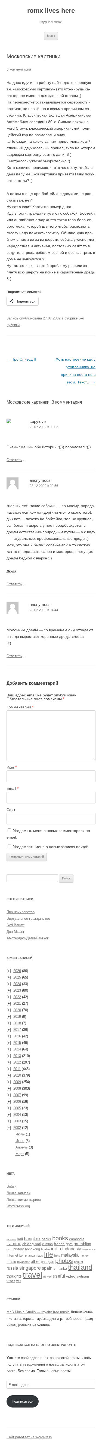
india (56, 1248)
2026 (17, 971)
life (48, 1254)
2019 (17, 1017)
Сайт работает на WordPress (29, 1437)
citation (47, 1244)
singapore (30, 1268)
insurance (88, 1249)
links (57, 1255)
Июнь (20, 1141)
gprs (69, 1244)
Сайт (11, 810)
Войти (11, 1186)
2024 (17, 984)
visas (11, 1281)
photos (64, 1260)
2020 (17, 1010)
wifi (18, 1281)
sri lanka (60, 1268)
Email (12, 788)
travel (32, 1274)
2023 (17, 990)
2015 (17, 1043)
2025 (17, 977)
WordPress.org (18, 1206)
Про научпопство (21, 912)
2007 (17, 1095)
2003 (17, 1121)
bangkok (32, 1238)
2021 (17, 1003)
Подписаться (22, 1401)
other (35, 1261)
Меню (51, 35)
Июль (20, 1134)
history (18, 1249)
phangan (47, 1262)
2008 (17, 1088)
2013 (17, 1056)
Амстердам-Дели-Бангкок (28, 938)
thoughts (14, 1276)
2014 (17, 1049)
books (60, 1238)
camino (14, 1243)
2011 (17, 1069)
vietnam (82, 1276)
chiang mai (31, 1244)
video (70, 1276)
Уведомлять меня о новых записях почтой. (51, 847)
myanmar (23, 1261)
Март (20, 1154)
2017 (17, 1030)
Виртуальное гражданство (28, 918)
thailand (80, 1267)
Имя (12, 767)
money (84, 1255)
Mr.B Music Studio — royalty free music (38, 1312)
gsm (9, 1249)
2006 (17, 1101)
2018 (17, 1023)
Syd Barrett (15, 925)
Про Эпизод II (21, 359)
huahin (45, 1249)
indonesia (71, 1249)
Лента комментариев (24, 1200)
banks (46, 1239)
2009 (17, 1082)
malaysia (70, 1255)
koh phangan (27, 1255)
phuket (78, 1261)
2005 (17, 1108)
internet (12, 1255)
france (59, 1244)
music (11, 1262)
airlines (11, 1239)
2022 (17, 997)
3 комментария (19, 69)
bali (20, 1239)
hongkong (32, 1249)
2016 (17, 1036)
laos (40, 1255)
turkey (47, 1276)
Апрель (22, 1147)
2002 (17, 1128)
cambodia (76, 1239)
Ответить (14, 460)
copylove (38, 421)
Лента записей (18, 1193)
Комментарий (20, 707)
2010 (17, 1075)
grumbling (82, 1243)
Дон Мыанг (15, 932)
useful (59, 1276)
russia (12, 1268)
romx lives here (51, 10)
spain (47, 1268)
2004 (17, 1115)
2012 (17, 1062)
